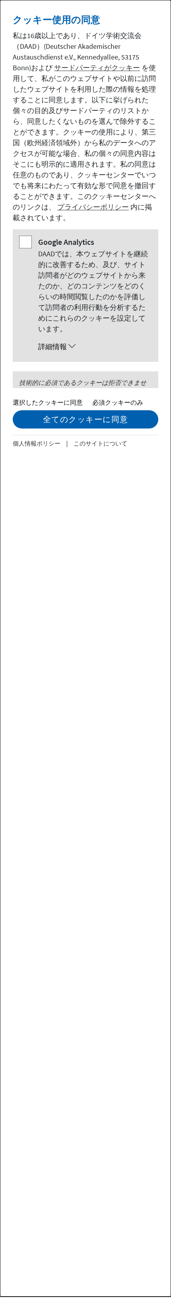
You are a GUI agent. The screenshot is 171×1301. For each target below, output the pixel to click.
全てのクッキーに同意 (85, 419)
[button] (93, 346)
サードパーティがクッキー (97, 67)
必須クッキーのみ (117, 402)
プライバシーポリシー (93, 206)
